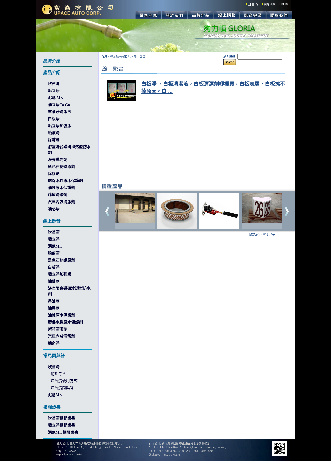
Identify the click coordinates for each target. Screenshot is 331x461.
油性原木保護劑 (61, 188)
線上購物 (227, 15)
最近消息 (148, 15)
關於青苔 (58, 374)
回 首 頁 (253, 4)
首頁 (104, 56)
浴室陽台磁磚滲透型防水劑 (69, 150)
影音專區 (253, 15)
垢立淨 (54, 91)
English (284, 4)
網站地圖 (269, 4)
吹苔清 (54, 84)
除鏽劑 (54, 140)
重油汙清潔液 (59, 112)
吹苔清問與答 (62, 388)
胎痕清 (54, 133)
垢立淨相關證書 (61, 425)
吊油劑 (54, 301)
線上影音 (139, 56)
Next (286, 211)
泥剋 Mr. (55, 98)
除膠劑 (54, 174)
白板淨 (54, 119)
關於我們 (174, 15)
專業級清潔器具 (120, 56)
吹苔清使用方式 (64, 381)
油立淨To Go (59, 105)
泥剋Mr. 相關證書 (63, 432)
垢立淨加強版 (59, 126)
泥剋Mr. (55, 246)
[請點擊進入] (135, 221)
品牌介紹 (200, 15)
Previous (107, 211)
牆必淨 (54, 209)
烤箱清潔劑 (57, 195)
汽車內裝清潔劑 (61, 202)
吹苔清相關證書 (61, 418)
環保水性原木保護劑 (65, 181)
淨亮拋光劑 (57, 160)
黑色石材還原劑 (61, 167)
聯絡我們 (279, 15)
